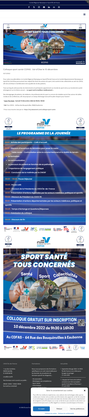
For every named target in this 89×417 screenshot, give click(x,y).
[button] (85, 390)
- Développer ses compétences (41, 381)
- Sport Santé (36, 383)
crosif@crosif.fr (8, 377)
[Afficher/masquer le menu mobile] (84, 14)
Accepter (41, 409)
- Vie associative (37, 379)
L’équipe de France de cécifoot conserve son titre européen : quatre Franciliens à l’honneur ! (72, 382)
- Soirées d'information (39, 387)
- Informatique (36, 385)
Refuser (59, 409)
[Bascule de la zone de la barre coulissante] (87, 3)
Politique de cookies (51, 413)
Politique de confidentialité (66, 413)
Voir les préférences (77, 409)
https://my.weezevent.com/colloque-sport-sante (39, 109)
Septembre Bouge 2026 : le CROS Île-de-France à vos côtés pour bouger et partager (72, 371)
